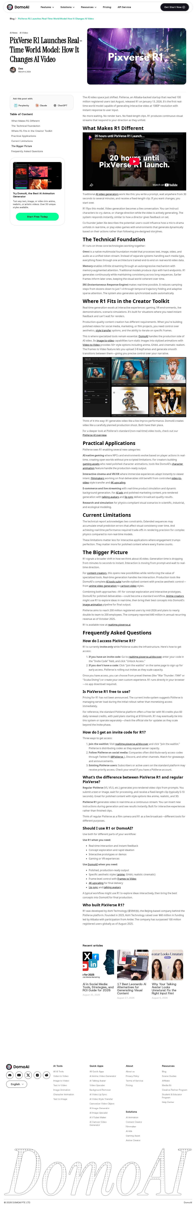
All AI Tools (58, 1071)
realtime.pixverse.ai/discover (145, 656)
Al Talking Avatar (98, 1080)
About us (130, 1071)
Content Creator (134, 1122)
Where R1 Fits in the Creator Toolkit (31, 130)
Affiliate (166, 1080)
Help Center (168, 1102)
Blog (164, 1071)
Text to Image (60, 1099)
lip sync (129, 497)
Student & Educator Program (172, 1096)
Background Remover (100, 1089)
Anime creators (175, 596)
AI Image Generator (99, 1108)
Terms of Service (134, 1080)
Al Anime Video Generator (103, 1076)
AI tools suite (113, 581)
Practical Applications (23, 135)
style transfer (103, 330)
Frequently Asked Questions (27, 151)
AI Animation (132, 1117)
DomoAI (143, 336)
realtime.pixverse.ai (119, 624)
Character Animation (63, 1094)
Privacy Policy (132, 1076)
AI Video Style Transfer (101, 1099)
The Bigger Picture (21, 146)
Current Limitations (22, 141)
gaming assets (91, 464)
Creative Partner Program (174, 1089)
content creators (97, 573)
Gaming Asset (133, 1135)
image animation (92, 604)
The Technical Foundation (25, 125)
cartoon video (128, 586)
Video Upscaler (97, 1085)
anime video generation (103, 586)
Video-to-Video (91, 345)
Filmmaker (131, 1126)
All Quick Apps (97, 1071)
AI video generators (107, 194)
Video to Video (60, 1076)
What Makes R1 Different (25, 120)
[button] (47, 7)
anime (121, 874)
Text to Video (60, 1085)
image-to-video (105, 340)
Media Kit (167, 1085)
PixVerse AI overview (94, 435)
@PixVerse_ (117, 756)
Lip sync (93, 887)
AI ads (119, 492)
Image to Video (61, 1080)
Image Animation (61, 1089)
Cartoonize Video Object (102, 1103)
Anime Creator (133, 1140)
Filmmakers (97, 478)
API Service (124, 7)
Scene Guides (169, 1076)
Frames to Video (126, 878)
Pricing (107, 7)
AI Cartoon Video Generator (98, 1123)
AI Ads (129, 1131)
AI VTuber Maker (98, 1117)
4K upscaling (118, 482)
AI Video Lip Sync (98, 1094)
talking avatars (110, 497)
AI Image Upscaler (99, 1112)
